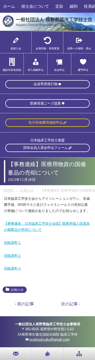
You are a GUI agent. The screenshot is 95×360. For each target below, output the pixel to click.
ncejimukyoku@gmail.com (49, 339)
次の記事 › (70, 304)
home (48, 353)
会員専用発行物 (46, 84)
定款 (59, 6)
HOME (8, 190)
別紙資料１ (12, 243)
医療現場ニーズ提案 (45, 103)
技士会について (35, 6)
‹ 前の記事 (24, 304)
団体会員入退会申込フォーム (45, 148)
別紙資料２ (12, 256)
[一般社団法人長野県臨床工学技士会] (47, 26)
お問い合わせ (16, 353)
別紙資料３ (12, 268)
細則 (74, 6)
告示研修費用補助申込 (45, 122)
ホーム (9, 6)
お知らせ (27, 190)
